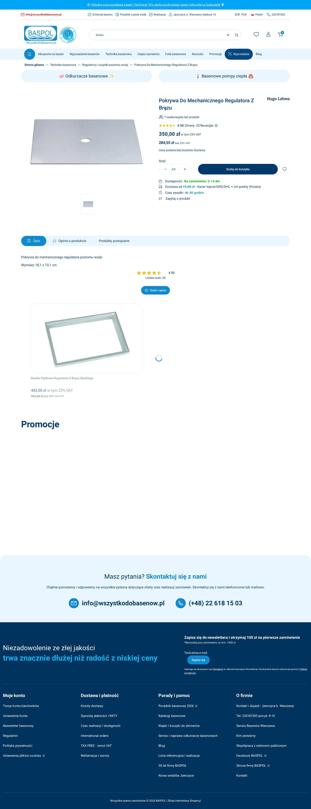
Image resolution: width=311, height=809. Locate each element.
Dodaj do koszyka (238, 169)
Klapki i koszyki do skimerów (179, 726)
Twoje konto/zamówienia (21, 706)
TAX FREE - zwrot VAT (96, 746)
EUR (237, 14)
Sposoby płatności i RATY (99, 716)
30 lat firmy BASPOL (172, 766)
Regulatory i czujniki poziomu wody (105, 64)
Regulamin (10, 736)
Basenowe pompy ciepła (224, 76)
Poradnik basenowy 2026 (176, 706)
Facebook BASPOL (250, 756)
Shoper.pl (195, 800)
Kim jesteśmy (246, 736)
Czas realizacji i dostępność (101, 726)
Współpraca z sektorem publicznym (261, 746)
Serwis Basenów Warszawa (255, 726)
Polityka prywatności (17, 746)
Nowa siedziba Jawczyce (176, 775)
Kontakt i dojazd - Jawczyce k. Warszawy (265, 706)
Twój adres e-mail (195, 652)
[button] (236, 35)
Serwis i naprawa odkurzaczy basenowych (187, 736)
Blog (161, 746)
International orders (95, 736)
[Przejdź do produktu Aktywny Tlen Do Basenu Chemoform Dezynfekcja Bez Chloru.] (83, 466)
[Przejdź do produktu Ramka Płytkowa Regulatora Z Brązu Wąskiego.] (87, 338)
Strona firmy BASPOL (251, 766)
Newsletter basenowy (18, 726)
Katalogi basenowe (171, 716)
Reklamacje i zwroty (95, 756)
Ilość (162, 161)
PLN (243, 14)
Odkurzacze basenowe (86, 76)
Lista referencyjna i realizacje (179, 756)
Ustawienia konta (15, 716)
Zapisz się (198, 660)
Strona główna (34, 64)
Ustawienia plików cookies (22, 756)
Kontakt (241, 775)
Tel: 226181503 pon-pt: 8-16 (255, 716)
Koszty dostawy (92, 706)
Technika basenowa (63, 64)
